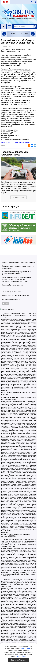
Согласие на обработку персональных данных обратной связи (16, 273)
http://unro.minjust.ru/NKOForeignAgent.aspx (16, 534)
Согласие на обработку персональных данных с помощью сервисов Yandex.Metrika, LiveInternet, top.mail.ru (16, 279)
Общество (24, 34)
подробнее (25, 648)
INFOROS (21, 295)
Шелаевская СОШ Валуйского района (15, 143)
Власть (12, 34)
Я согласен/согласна (18, 660)
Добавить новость (18, 197)
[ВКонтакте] (32, 145)
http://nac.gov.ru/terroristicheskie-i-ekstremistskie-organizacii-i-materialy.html (18, 573)
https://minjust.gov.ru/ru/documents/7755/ (15, 392)
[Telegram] (35, 145)
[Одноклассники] (29, 145)
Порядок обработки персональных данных (18, 263)
